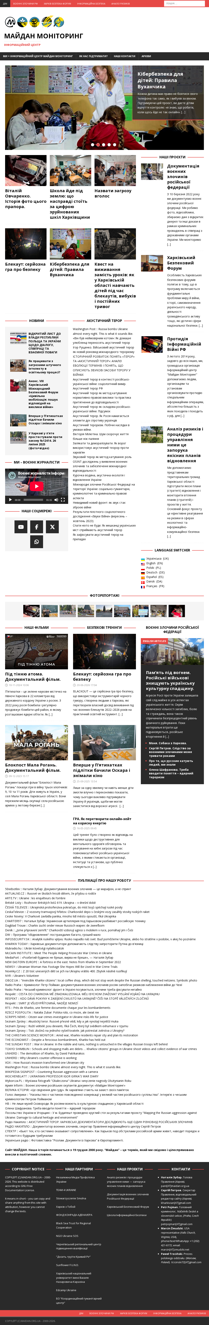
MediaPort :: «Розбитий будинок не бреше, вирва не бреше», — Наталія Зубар (59, 957)
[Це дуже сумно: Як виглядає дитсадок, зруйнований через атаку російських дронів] (158, 611)
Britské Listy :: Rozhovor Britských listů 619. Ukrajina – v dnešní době (50, 903)
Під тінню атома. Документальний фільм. (33, 676)
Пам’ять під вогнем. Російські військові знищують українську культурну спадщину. (170, 680)
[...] (169, 244)
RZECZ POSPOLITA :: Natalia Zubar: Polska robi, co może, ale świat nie (52, 1012)
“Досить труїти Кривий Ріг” (73, 1256)
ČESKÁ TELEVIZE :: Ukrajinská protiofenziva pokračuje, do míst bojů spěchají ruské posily (63, 907)
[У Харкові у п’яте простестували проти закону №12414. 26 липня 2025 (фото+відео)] (18, 437)
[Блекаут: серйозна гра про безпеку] (26, 243)
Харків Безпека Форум (57, 3)
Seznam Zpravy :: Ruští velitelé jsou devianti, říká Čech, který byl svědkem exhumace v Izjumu (66, 1026)
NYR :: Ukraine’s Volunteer (22, 976)
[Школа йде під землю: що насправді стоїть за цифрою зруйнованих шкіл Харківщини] (70, 170)
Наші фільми (36, 627)
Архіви (146, 56)
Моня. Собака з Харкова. (168, 743)
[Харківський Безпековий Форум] (152, 290)
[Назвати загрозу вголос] (115, 170)
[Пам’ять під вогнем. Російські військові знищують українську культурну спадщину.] (172, 662)
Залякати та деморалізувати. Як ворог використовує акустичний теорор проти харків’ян (101, 447)
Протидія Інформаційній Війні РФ (184, 344)
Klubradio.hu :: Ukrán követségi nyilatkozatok (34, 948)
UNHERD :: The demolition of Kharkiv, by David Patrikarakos (44, 1053)
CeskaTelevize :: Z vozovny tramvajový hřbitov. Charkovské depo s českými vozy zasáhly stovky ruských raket (77, 912)
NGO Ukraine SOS (67, 1236)
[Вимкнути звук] (56, 500)
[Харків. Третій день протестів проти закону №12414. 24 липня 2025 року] (104, 611)
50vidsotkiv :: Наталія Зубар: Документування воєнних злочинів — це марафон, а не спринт (68, 889)
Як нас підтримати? (93, 56)
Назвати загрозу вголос (112, 193)
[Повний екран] (63, 500)
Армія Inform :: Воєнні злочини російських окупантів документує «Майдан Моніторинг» (65, 1085)
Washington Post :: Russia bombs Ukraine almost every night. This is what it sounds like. (63, 1067)
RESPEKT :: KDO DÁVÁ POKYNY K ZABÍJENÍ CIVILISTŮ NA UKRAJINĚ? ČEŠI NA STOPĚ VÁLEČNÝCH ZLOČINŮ (77, 998)
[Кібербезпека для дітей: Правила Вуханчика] (104, 107)
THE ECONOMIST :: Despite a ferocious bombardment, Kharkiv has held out (55, 1040)
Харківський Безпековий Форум (181, 263)
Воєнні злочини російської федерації (172, 629)
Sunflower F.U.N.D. (67, 1265)
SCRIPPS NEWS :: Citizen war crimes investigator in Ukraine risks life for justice (56, 1017)
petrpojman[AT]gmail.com (176, 1224)
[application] (36, 486)
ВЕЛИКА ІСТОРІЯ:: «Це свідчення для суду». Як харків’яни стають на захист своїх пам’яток (67, 1090)
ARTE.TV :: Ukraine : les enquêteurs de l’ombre (35, 898)
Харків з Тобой (65, 1207)
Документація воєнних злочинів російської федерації (183, 176)
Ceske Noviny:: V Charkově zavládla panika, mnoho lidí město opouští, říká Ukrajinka (60, 916)
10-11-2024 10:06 (19, 685)
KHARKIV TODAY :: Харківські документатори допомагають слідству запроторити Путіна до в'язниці (74, 944)
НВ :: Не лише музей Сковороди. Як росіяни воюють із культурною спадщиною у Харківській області (74, 1103)
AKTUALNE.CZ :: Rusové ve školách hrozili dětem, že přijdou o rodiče (50, 893)
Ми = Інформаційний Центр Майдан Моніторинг (38, 56)
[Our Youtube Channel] (20, 526)
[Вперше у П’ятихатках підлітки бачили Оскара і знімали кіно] (18, 420)
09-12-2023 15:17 (19, 776)
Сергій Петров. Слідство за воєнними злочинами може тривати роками (170, 751)
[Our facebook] (36, 526)
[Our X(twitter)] (52, 526)
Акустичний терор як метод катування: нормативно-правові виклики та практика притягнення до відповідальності (102, 397)
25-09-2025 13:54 (87, 781)
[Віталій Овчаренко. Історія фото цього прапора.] (26, 170)
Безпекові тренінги (104, 627)
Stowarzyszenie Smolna (71, 1198)
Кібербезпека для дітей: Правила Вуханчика (160, 80)
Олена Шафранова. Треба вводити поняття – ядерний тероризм (171, 773)
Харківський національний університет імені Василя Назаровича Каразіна (73, 1278)
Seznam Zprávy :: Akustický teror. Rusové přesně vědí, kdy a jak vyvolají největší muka (61, 1021)
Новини (36, 320)
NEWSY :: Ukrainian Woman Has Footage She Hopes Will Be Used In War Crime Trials (61, 967)
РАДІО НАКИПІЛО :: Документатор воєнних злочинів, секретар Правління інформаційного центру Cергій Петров (83, 1126)
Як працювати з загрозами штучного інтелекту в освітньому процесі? (45, 366)
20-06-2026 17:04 (87, 685)
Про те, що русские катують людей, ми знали (171, 762)
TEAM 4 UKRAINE (66, 1190)
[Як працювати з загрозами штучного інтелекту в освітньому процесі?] (18, 365)
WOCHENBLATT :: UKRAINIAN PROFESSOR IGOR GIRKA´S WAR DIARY (51, 1076)
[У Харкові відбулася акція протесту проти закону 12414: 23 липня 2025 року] (122, 611)
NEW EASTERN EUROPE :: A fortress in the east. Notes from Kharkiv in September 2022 (63, 962)
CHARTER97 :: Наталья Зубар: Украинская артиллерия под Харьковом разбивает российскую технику (75, 921)
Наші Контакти (124, 56)
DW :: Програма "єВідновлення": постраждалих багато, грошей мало (53, 935)
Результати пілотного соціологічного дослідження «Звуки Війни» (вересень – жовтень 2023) (100, 516)
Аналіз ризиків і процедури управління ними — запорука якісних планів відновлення (126, 1181)
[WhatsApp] (36, 541)
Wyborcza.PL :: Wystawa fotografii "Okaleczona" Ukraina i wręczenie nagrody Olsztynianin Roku (68, 1081)
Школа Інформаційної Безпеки (127, 1215)
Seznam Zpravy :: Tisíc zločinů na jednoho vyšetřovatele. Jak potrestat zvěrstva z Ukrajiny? (64, 1030)
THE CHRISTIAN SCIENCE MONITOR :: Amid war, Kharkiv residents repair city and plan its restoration (71, 1035)
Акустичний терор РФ (88, 388)
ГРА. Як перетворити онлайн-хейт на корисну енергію (102, 821)
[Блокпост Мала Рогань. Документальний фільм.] (36, 742)
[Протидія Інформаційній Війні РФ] (152, 376)
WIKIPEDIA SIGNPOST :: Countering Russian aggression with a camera (51, 1072)
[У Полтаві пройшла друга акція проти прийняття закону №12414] (140, 611)
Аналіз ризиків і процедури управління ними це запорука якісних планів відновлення (185, 444)
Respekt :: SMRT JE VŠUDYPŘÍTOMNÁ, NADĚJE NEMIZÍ (41, 1003)
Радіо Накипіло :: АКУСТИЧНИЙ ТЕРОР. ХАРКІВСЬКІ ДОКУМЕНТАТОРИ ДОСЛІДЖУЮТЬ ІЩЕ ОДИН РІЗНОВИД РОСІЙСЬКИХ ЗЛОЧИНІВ (99, 1122)
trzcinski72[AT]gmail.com (187, 1262)
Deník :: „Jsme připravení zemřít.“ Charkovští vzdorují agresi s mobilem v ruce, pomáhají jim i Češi (69, 930)
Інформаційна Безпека (91, 3)
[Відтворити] (10, 500)
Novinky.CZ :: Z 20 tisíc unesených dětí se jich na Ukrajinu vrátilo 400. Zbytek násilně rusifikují (66, 971)
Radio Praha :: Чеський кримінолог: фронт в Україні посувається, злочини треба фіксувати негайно (73, 989)
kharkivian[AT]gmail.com (176, 1203)
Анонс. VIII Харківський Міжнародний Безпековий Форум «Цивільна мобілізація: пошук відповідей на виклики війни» (43, 394)
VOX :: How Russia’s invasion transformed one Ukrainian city (44, 1062)
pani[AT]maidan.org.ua (175, 1186)
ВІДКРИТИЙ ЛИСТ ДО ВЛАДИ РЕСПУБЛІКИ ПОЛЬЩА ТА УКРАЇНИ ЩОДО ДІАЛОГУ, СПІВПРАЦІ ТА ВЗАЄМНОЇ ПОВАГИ (45, 343)
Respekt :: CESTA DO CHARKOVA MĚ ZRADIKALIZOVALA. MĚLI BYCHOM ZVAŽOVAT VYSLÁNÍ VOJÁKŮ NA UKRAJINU (82, 994)
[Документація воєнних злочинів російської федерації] (152, 204)
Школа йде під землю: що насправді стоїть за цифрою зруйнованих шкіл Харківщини (70, 204)
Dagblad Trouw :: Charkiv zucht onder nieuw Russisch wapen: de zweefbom (54, 925)
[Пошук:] (184, 3)
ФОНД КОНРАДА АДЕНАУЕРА (74, 1215)
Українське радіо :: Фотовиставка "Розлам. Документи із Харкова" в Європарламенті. (64, 1140)
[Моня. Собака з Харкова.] (177, 611)
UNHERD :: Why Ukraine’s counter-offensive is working (41, 1058)
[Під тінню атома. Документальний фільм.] (36, 651)
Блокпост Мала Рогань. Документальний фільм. (33, 767)
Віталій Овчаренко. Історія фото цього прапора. (26, 198)
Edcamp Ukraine (66, 1290)
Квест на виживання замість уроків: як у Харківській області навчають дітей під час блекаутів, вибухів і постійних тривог (115, 285)
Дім (5, 3)
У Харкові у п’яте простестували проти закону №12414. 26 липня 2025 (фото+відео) (45, 440)
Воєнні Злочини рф (25, 3)
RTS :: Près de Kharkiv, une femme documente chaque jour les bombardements (57, 1008)
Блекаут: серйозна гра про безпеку (25, 266)
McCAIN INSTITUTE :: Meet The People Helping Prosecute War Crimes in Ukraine (58, 953)
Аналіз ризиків (120, 3)
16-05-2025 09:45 (87, 828)
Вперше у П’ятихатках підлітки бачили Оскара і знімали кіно (46, 419)
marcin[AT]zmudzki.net (175, 1249)
